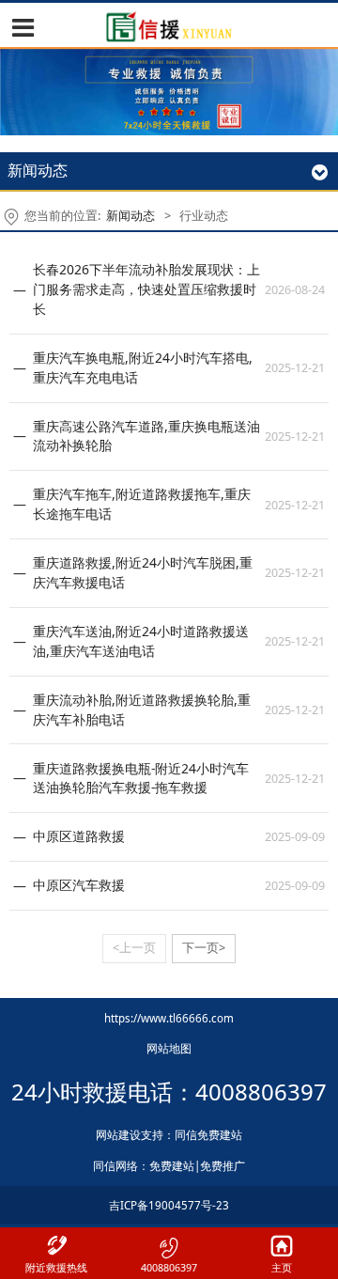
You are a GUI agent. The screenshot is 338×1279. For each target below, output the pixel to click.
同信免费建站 (208, 1135)
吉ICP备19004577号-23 (169, 1205)
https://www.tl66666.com (169, 1018)
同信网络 (115, 1166)
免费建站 (171, 1166)
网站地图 (169, 1048)
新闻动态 (132, 216)
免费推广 (222, 1166)
